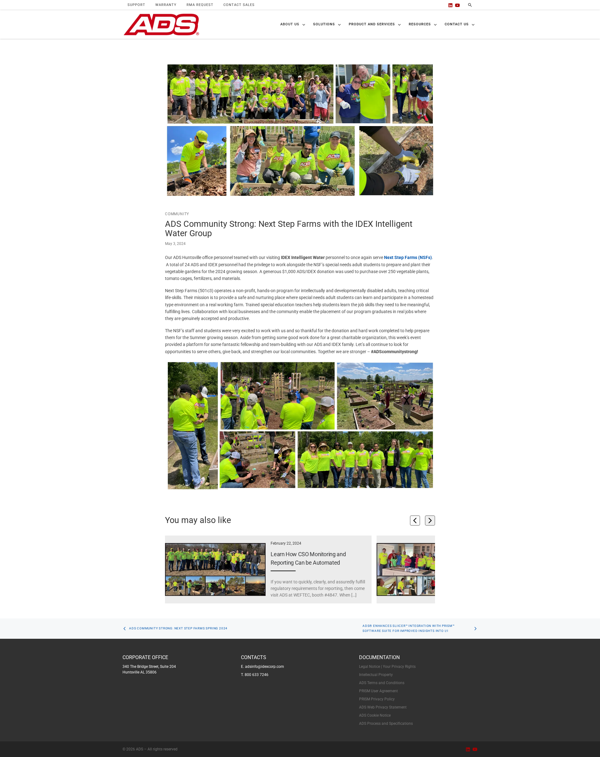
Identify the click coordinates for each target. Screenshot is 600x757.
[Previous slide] (415, 521)
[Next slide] (430, 521)
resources (420, 24)
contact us (457, 24)
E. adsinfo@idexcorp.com (262, 666)
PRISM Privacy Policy (377, 699)
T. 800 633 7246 (254, 675)
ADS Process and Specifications (386, 723)
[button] (293, 24)
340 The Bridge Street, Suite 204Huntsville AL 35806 (149, 669)
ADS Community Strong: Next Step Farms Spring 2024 (178, 628)
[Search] (470, 5)
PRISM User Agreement (378, 691)
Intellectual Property (376, 675)
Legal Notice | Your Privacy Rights (387, 666)
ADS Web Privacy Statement (383, 707)
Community (177, 214)
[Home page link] (161, 24)
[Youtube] (457, 5)
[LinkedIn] (450, 5)
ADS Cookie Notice (375, 715)
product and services (372, 24)
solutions (324, 24)
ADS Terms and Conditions (381, 683)
